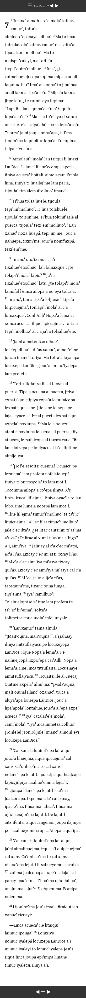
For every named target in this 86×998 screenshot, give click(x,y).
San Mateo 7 (41, 6)
